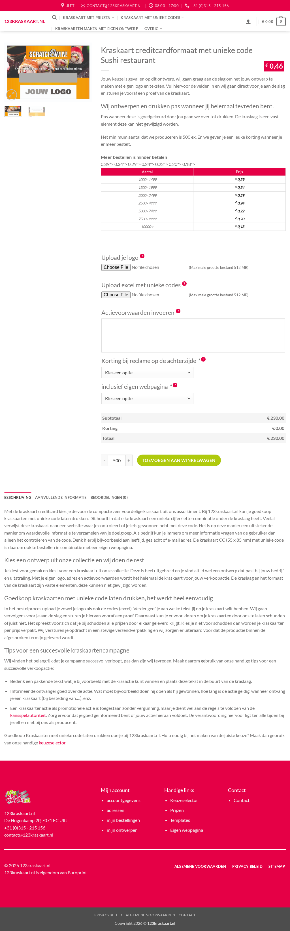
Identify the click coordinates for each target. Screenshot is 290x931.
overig (151, 28)
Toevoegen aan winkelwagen (179, 460)
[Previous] (13, 72)
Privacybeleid (108, 915)
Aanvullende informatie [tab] (61, 497)
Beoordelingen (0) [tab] (109, 497)
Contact (242, 800)
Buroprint (77, 872)
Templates (180, 820)
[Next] (83, 72)
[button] (54, 17)
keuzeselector (52, 742)
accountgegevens (123, 800)
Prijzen (177, 810)
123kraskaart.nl (24, 21)
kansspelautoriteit (28, 715)
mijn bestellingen (123, 820)
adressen (115, 810)
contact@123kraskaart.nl (28, 834)
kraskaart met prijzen (86, 17)
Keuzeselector (184, 800)
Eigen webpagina (186, 830)
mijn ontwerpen (122, 830)
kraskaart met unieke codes (150, 17)
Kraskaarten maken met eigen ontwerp (96, 28)
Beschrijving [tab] (17, 497)
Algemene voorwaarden (150, 915)
